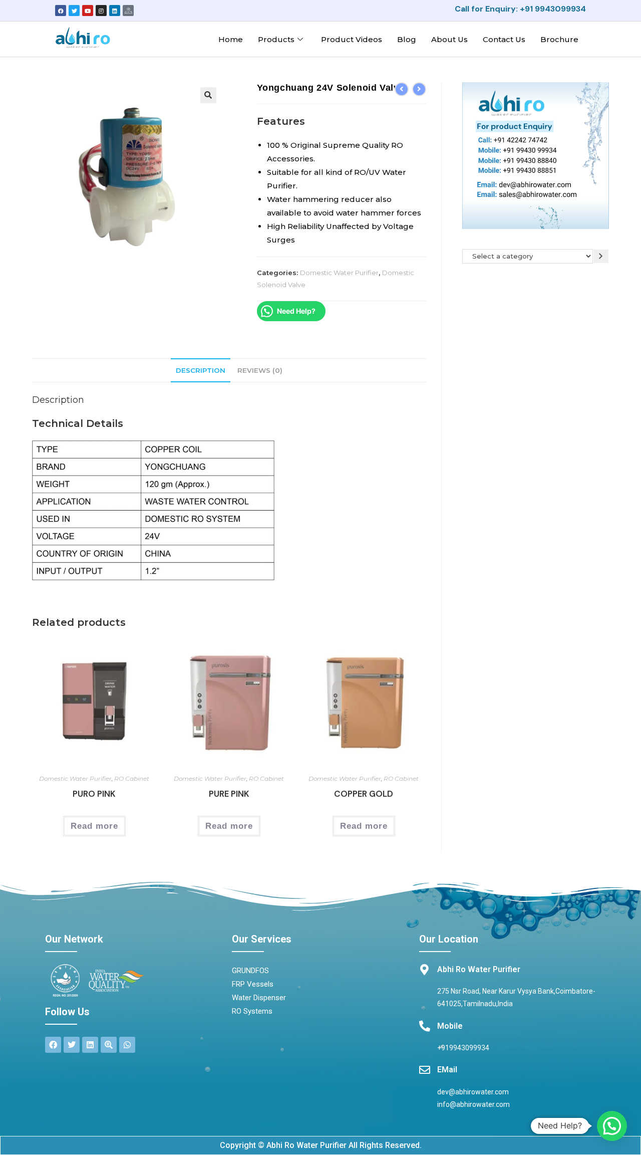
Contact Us (504, 39)
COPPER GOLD (363, 793)
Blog (406, 39)
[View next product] (419, 89)
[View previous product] (402, 89)
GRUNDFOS (250, 970)
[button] (208, 95)
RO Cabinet (131, 778)
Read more (94, 826)
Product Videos (351, 39)
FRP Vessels (252, 984)
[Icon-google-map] (128, 10)
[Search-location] (109, 1045)
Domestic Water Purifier (339, 273)
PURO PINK (94, 793)
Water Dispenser (259, 997)
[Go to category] (601, 256)
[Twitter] (74, 10)
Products (276, 39)
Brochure (559, 39)
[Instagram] (101, 10)
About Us (449, 39)
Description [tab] (200, 370)
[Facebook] (60, 10)
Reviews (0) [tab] (259, 370)
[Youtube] (87, 10)
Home (230, 39)
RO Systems (252, 1011)
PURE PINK (229, 793)
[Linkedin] (114, 10)
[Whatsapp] (127, 1045)
